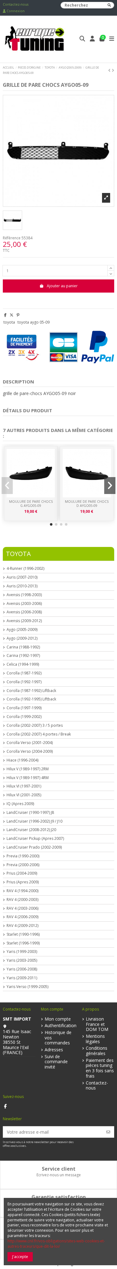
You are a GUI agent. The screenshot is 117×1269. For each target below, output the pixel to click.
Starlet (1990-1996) (23, 934)
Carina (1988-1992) (23, 647)
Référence (12, 238)
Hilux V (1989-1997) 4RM (28, 777)
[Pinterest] (18, 315)
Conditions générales (96, 1051)
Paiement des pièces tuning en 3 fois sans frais (100, 1068)
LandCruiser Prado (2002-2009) (34, 847)
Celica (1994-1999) (23, 664)
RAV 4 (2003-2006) (22, 908)
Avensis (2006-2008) (24, 612)
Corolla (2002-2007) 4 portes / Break (39, 734)
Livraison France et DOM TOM (97, 1024)
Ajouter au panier (62, 286)
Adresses (54, 1050)
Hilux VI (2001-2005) (24, 795)
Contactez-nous (15, 4)
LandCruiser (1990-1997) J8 (30, 812)
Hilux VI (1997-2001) (24, 786)
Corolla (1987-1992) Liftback (31, 690)
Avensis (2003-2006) (24, 603)
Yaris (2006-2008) (22, 969)
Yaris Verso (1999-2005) (27, 986)
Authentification (60, 1025)
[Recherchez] (109, 5)
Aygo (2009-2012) (22, 638)
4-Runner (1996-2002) (25, 568)
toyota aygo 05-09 (33, 322)
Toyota (18, 553)
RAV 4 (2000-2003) (22, 899)
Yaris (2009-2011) (22, 977)
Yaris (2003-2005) (22, 960)
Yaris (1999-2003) (22, 951)
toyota (9, 322)
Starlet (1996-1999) (23, 943)
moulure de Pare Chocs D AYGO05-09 (87, 503)
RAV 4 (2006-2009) (22, 916)
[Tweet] (11, 315)
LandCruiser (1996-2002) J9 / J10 (34, 821)
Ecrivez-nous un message (59, 1175)
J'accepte (20, 1256)
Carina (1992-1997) (23, 655)
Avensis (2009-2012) (24, 620)
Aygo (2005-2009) (22, 629)
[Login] (92, 39)
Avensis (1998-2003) (24, 594)
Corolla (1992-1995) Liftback (31, 699)
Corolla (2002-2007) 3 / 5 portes (35, 725)
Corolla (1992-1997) (24, 681)
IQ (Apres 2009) (20, 803)
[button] (51, 524)
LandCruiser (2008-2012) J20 (31, 829)
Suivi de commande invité (56, 1062)
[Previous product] (110, 70)
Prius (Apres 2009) (23, 882)
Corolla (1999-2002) (24, 716)
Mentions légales (95, 1039)
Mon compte (58, 1019)
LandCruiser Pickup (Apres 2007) (35, 838)
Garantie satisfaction (59, 1197)
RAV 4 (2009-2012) (22, 925)
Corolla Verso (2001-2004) (30, 742)
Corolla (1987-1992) (24, 673)
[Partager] (5, 315)
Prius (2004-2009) (22, 873)
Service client (59, 1168)
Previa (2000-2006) (23, 864)
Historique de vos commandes (58, 1038)
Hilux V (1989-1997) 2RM (28, 769)
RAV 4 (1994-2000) (22, 890)
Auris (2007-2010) (22, 577)
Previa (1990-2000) (23, 856)
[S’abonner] (108, 1131)
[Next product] (113, 70)
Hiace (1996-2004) (22, 760)
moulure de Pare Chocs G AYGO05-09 (31, 503)
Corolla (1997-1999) (24, 707)
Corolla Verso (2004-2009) (30, 751)
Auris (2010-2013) (22, 586)
